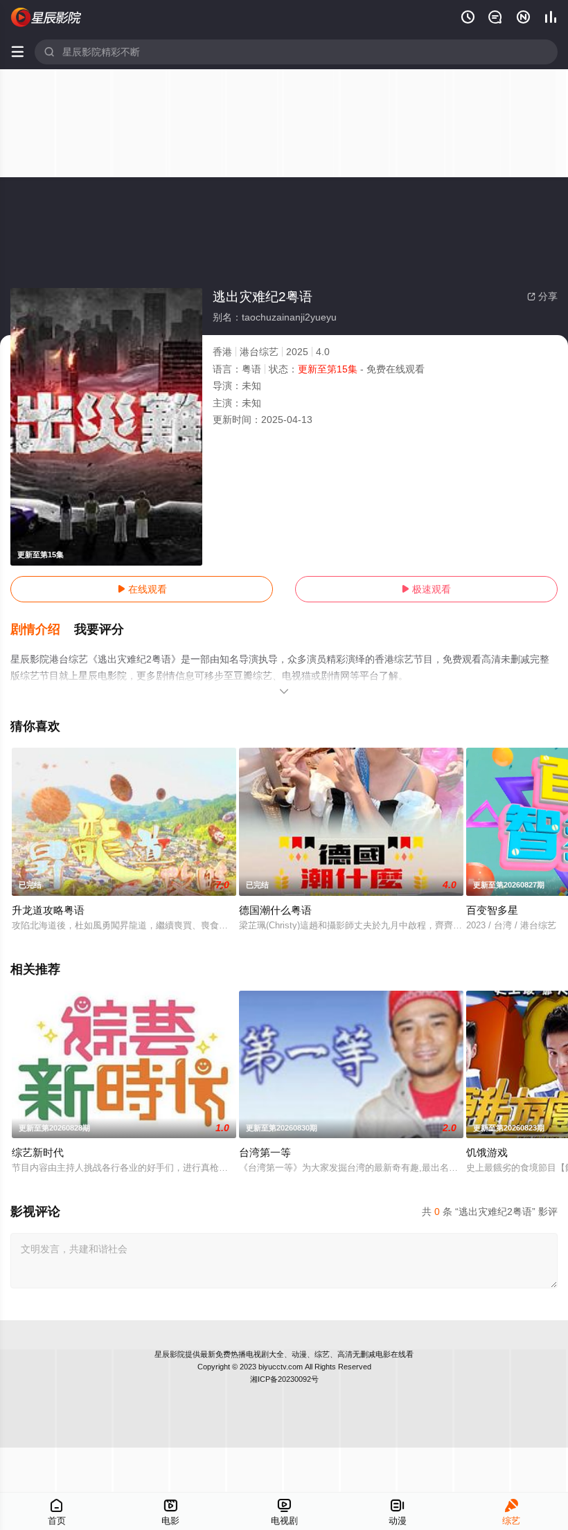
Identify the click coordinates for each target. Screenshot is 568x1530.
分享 (542, 296)
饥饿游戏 (487, 1152)
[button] (42, 630)
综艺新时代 (38, 1152)
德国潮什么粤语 (275, 910)
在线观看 (142, 589)
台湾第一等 (265, 1152)
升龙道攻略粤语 (48, 910)
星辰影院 (169, 1354)
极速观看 (426, 589)
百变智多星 (492, 910)
